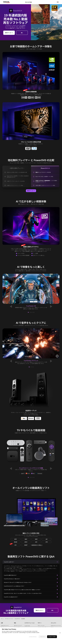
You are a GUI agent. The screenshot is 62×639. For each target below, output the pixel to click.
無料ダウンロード (9, 32)
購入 (22, 32)
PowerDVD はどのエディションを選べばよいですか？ (14, 586)
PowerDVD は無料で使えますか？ (10, 575)
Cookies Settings (32, 636)
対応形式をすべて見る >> (36, 545)
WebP (25, 545)
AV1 (13, 545)
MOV (36, 539)
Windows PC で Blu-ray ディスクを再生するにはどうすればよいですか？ (18, 582)
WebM (15, 542)
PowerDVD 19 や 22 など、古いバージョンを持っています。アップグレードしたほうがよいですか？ (23, 593)
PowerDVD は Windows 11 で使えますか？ (12, 578)
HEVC (25, 542)
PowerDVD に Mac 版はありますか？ (11, 597)
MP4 (15, 539)
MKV (26, 539)
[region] (31, 633)
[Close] (60, 633)
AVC (36, 542)
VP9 (47, 542)
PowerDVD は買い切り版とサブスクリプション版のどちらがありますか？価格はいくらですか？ (22, 589)
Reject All (42, 636)
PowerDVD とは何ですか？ (9, 562)
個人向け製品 (28, 2)
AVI (46, 539)
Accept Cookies (52, 636)
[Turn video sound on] (57, 356)
